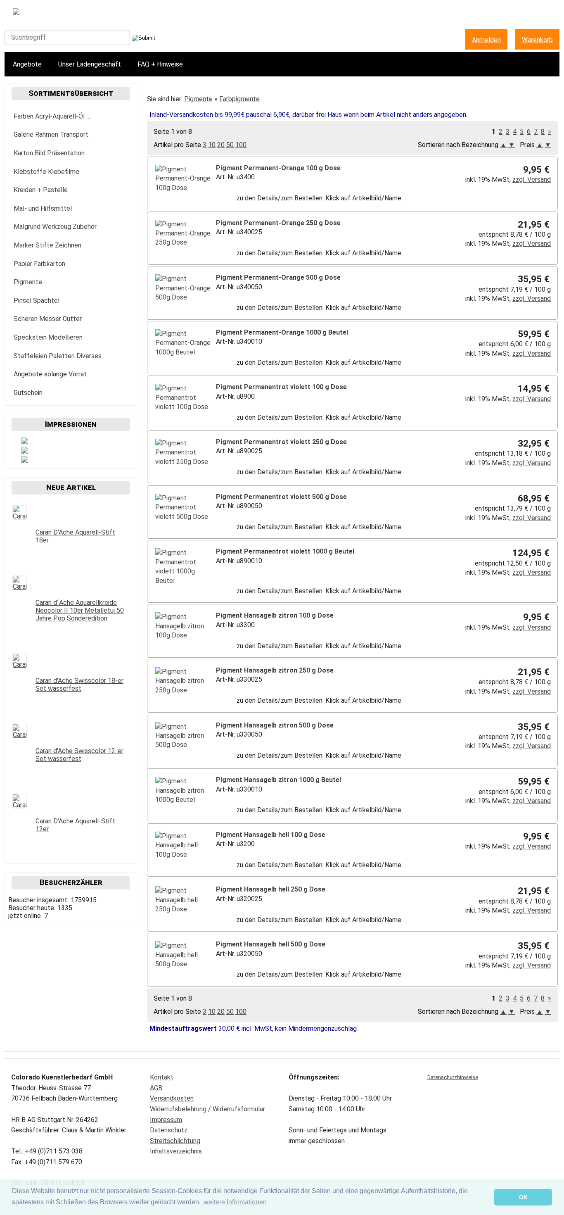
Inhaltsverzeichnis (176, 1151)
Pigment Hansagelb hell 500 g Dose (270, 944)
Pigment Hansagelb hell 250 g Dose (270, 889)
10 (212, 145)
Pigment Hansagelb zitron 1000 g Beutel (278, 780)
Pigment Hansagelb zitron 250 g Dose (275, 670)
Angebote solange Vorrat (50, 374)
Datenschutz (168, 1130)
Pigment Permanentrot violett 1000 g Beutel (285, 551)
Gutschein (28, 393)
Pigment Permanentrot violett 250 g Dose (281, 442)
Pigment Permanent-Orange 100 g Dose (278, 168)
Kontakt (161, 1077)
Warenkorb (537, 40)
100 (240, 145)
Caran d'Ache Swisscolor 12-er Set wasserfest (79, 755)
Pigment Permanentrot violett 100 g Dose (281, 387)
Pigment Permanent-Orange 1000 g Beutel (282, 332)
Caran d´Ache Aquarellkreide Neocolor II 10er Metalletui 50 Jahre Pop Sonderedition (80, 610)
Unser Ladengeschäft (89, 64)
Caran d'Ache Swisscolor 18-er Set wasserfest (79, 684)
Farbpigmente (239, 99)
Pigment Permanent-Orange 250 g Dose (278, 223)
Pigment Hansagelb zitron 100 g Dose (275, 615)
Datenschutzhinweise (452, 1077)
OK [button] (523, 1197)
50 (230, 145)
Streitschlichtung (175, 1141)
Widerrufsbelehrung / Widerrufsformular (207, 1109)
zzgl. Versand (531, 179)
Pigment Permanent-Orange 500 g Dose (278, 277)
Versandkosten (172, 1098)
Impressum (166, 1120)
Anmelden (486, 40)
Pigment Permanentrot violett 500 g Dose (281, 497)
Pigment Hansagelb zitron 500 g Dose (275, 725)
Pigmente (198, 99)
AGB (156, 1088)
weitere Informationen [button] (235, 1201)
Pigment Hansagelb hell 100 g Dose (270, 835)
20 (221, 145)
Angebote (27, 64)
